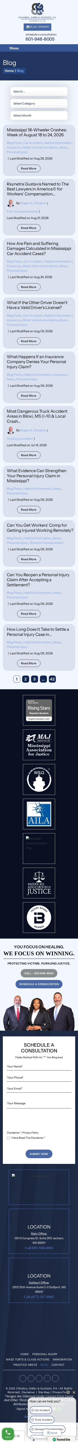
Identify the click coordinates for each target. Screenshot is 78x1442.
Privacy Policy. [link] (61, 1392)
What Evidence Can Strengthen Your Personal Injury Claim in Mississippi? (36, 475)
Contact (58, 1365)
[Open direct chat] (68, 1392)
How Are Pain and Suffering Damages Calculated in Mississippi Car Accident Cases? (39, 248)
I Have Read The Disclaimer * (28, 1137)
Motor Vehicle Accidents (40, 147)
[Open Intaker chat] (34, 1440)
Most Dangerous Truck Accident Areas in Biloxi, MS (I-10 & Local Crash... (37, 416)
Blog (44, 1365)
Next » (61, 679)
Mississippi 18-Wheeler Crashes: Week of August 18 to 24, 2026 (37, 132)
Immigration (62, 1359)
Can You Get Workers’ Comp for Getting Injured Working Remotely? (40, 528)
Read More (29, 168)
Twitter (39, 1378)
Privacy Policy (30, 1132)
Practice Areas (25, 1365)
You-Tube (55, 1378)
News (63, 147)
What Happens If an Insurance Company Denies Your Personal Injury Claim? (36, 361)
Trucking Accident (20, 439)
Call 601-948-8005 (39, 1248)
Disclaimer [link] (28, 1392)
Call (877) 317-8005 (39, 1297)
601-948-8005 (40, 39)
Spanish (43, 26)
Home (24, 1354)
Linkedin (30, 1378)
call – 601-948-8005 (39, 973)
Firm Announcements (22, 211)
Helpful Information (58, 143)
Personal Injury (17, 152)
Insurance (14, 147)
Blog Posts (14, 143)
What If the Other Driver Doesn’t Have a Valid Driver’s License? (37, 305)
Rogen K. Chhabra (33, 203)
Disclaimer (13, 1132)
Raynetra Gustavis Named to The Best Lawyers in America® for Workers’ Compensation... (38, 189)
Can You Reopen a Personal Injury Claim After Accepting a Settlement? (38, 579)
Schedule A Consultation (39, 984)
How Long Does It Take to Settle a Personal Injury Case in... (38, 632)
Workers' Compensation (47, 543)
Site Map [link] (43, 1392)
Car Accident (32, 143)
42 (52, 679)
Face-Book (22, 1378)
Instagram (47, 1378)
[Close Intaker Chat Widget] (74, 1392)
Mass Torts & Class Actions (27, 1359)
